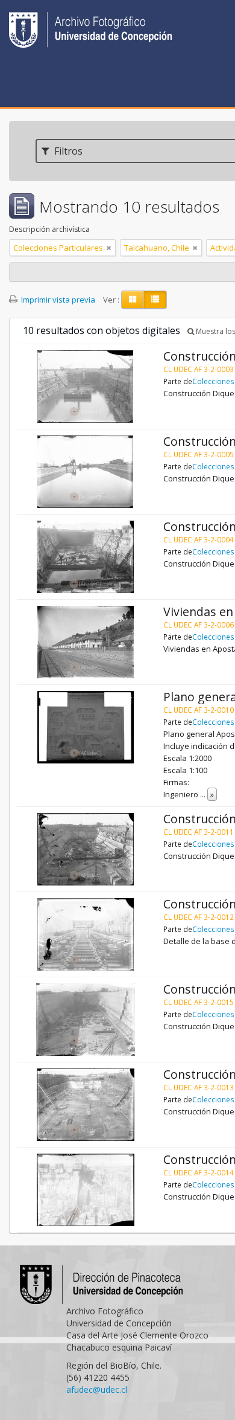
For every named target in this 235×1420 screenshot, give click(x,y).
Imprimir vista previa (57, 299)
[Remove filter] (109, 248)
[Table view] (155, 300)
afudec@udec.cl (96, 1389)
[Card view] (132, 300)
